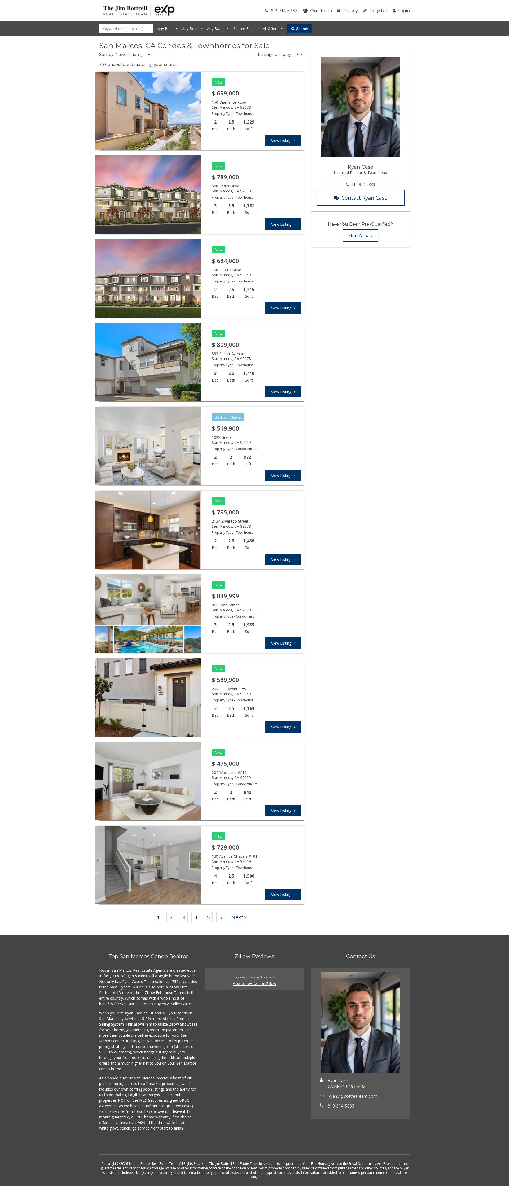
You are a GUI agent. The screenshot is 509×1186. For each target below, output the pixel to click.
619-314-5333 (284, 10)
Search (302, 29)
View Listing (281, 140)
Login (404, 10)
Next (237, 917)
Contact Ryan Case (364, 197)
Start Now (359, 235)
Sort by (106, 54)
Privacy (350, 10)
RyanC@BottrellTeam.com (352, 1096)
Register (378, 10)
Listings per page (275, 54)
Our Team (321, 10)
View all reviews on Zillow (254, 983)
